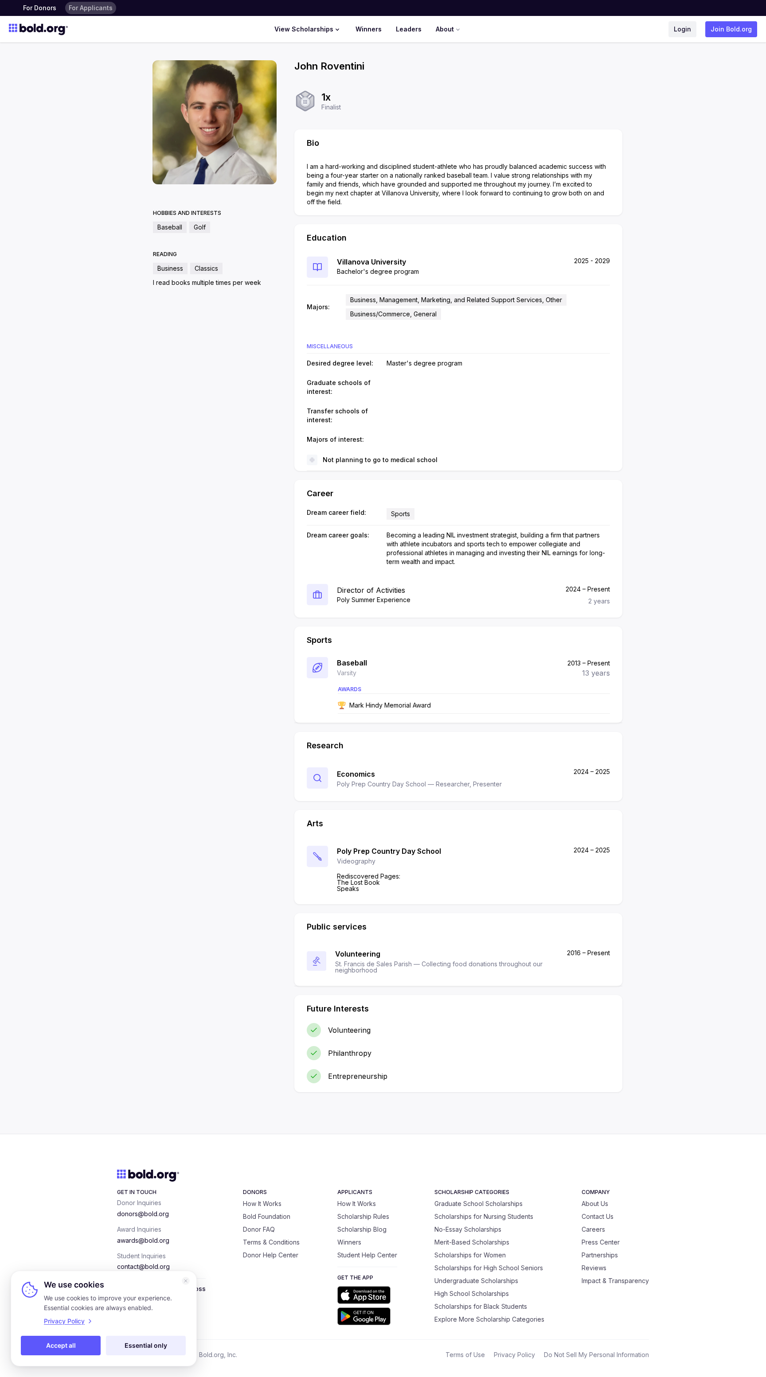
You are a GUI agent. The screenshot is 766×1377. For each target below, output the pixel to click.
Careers (593, 1229)
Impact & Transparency (615, 1280)
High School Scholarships (471, 1293)
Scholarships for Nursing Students (483, 1216)
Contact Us (598, 1216)
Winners (369, 29)
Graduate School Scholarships (478, 1203)
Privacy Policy (514, 1354)
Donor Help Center (270, 1255)
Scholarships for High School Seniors (488, 1268)
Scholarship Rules (363, 1216)
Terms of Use (465, 1354)
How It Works (262, 1203)
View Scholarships (303, 29)
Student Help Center (367, 1255)
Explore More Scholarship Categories (489, 1319)
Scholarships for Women (470, 1255)
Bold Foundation (266, 1216)
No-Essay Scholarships (467, 1229)
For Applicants (91, 8)
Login (682, 29)
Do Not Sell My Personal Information (596, 1354)
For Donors (39, 8)
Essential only (146, 1345)
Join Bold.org (731, 29)
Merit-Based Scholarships (471, 1242)
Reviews (594, 1268)
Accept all (61, 1345)
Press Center (601, 1242)
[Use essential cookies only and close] (186, 1281)
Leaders (409, 29)
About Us (595, 1203)
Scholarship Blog (362, 1229)
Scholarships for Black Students (480, 1306)
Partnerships (600, 1255)
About (445, 29)
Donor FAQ (259, 1229)
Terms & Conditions (271, 1242)
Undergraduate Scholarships (476, 1280)
